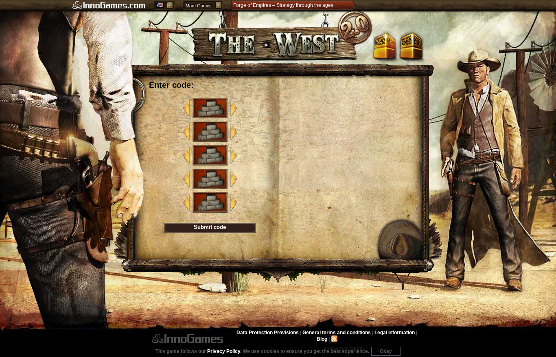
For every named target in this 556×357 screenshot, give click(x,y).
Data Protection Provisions (267, 332)
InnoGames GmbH (187, 338)
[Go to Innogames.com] (109, 5)
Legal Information (394, 332)
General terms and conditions (336, 332)
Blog (322, 339)
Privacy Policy (223, 351)
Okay (386, 351)
